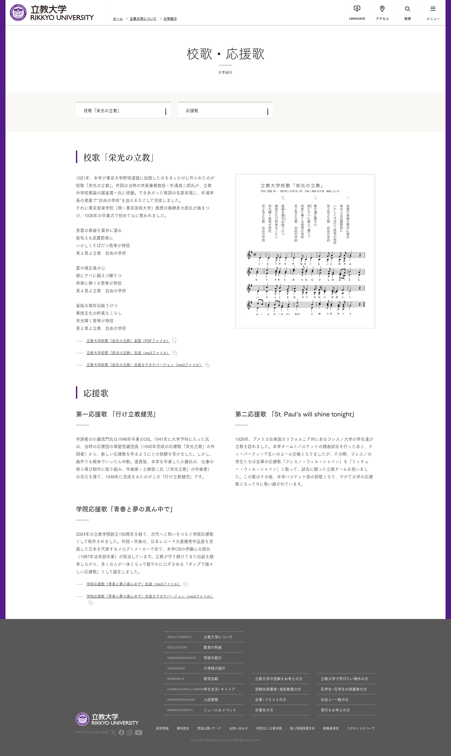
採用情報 (162, 728)
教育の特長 (213, 647)
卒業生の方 (264, 709)
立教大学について (143, 18)
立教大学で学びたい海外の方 (344, 678)
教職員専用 (331, 728)
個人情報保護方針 (302, 728)
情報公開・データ (209, 728)
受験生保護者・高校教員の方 (278, 689)
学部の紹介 (213, 657)
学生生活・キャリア (219, 689)
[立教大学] (55, 12)
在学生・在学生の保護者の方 (344, 689)
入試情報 (211, 699)
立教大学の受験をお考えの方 (278, 678)
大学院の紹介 (214, 668)
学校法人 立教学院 (269, 728)
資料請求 (183, 728)
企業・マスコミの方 (270, 699)
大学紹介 (170, 18)
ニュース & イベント (220, 709)
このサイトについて (361, 728)
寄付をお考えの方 (335, 709)
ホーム (118, 18)
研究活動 (211, 678)
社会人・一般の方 (335, 699)
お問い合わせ (238, 728)
